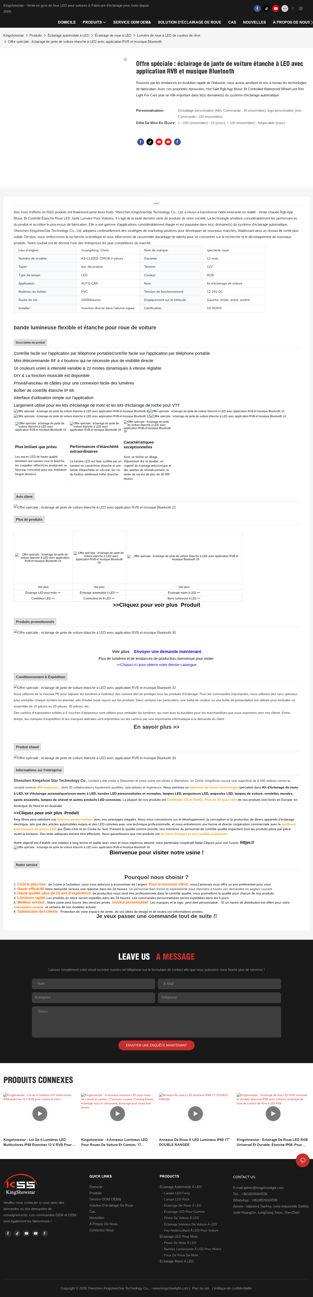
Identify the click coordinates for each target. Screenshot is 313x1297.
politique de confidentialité (233, 1288)
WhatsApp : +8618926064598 (255, 1200)
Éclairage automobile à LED (68, 35)
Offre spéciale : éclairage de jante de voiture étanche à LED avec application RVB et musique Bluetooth (85, 41)
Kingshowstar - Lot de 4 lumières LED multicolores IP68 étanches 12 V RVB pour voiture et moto (37, 1143)
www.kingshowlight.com (170, 1288)
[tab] (156, 201)
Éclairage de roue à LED (113, 35)
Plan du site (200, 1288)
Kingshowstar (13, 35)
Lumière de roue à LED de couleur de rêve (168, 35)
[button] (311, 22)
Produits (36, 35)
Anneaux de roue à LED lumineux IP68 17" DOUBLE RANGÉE (194, 1142)
